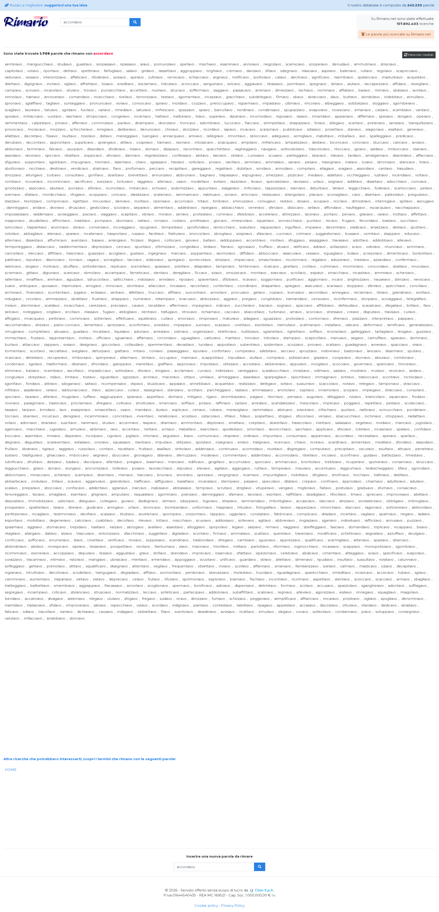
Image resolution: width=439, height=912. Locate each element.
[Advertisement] (140, 654)
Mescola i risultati (420, 54)
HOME (10, 769)
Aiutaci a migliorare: (48, 5)
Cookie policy (206, 905)
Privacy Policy (233, 905)
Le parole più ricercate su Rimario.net (398, 34)
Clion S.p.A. (264, 890)
